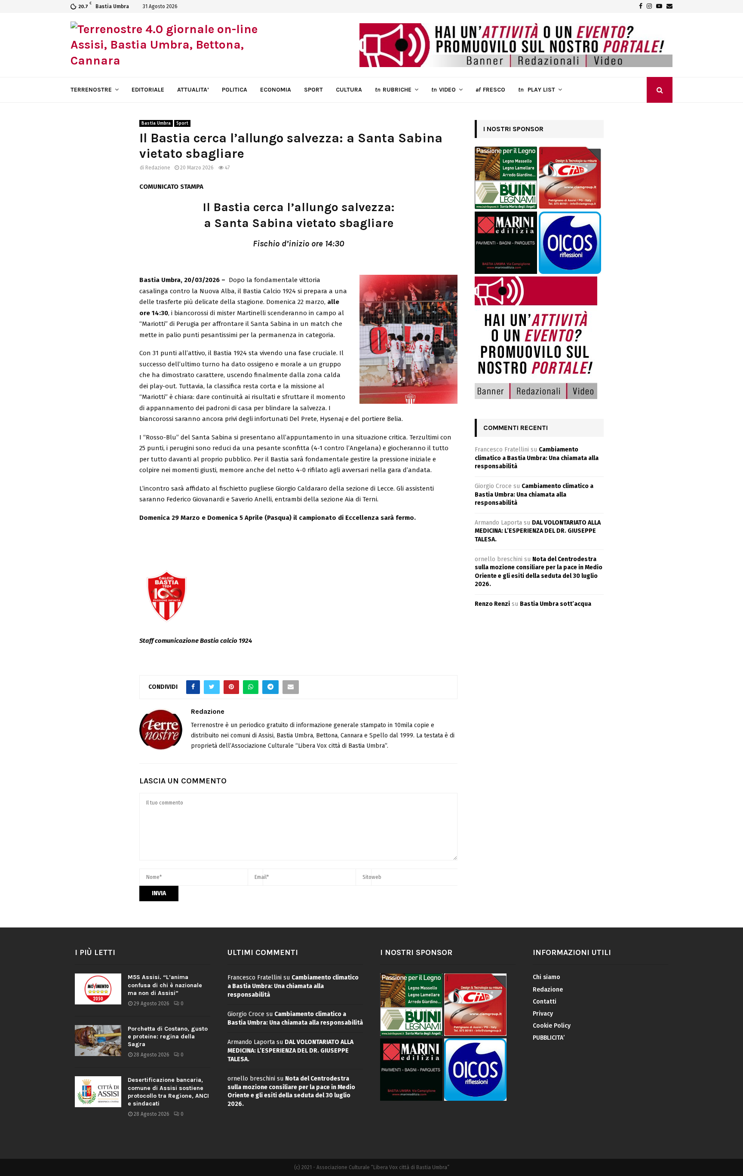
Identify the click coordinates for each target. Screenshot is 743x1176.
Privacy (543, 1013)
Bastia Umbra (156, 123)
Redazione (157, 168)
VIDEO (443, 89)
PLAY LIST (536, 89)
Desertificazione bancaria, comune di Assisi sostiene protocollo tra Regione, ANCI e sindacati (168, 1091)
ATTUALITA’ (193, 89)
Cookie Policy (552, 1025)
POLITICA (234, 89)
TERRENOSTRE (91, 89)
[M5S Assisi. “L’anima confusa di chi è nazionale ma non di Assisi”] (98, 988)
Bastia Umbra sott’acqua (555, 604)
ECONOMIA (275, 89)
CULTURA (349, 89)
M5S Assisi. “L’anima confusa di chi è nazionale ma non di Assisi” (165, 984)
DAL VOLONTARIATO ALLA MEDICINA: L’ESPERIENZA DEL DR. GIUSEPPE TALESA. (538, 531)
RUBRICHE (393, 89)
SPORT (313, 89)
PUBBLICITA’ (549, 1037)
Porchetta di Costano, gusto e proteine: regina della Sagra (168, 1036)
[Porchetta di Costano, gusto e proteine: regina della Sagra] (98, 1040)
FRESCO (490, 89)
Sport (182, 123)
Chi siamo (546, 977)
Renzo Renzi (492, 604)
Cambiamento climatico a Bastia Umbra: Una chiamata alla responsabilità (537, 458)
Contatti (544, 1001)
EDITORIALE (148, 89)
